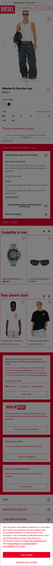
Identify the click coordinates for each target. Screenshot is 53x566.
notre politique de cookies (14, 546)
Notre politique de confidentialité (21, 543)
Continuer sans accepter (26, 562)
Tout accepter (27, 555)
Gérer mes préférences (34, 541)
